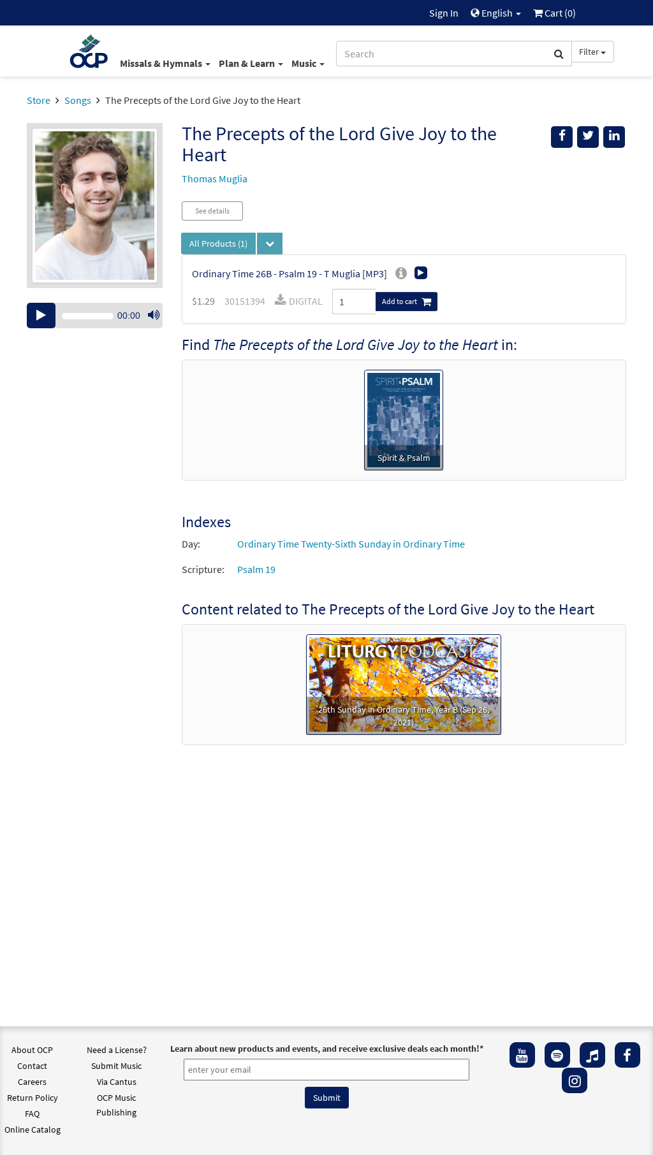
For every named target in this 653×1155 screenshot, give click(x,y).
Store (38, 100)
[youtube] (522, 1055)
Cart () (559, 12)
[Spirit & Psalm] (403, 418)
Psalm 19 (256, 569)
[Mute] (153, 315)
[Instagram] (574, 1080)
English (497, 12)
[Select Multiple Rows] (269, 243)
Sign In (444, 12)
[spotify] (557, 1055)
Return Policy (32, 1097)
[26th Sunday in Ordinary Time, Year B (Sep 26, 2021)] (403, 683)
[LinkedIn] (614, 137)
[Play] (41, 315)
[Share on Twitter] (588, 137)
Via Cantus (116, 1081)
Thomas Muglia (214, 178)
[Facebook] (627, 1055)
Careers (32, 1081)
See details (212, 210)
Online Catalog (32, 1129)
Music (304, 63)
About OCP (32, 1050)
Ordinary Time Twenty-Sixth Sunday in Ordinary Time (351, 543)
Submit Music (116, 1065)
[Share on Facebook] (562, 137)
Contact (32, 1065)
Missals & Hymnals (162, 63)
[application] (95, 315)
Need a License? (117, 1050)
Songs (77, 100)
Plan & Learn (248, 63)
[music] (592, 1055)
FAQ (32, 1113)
